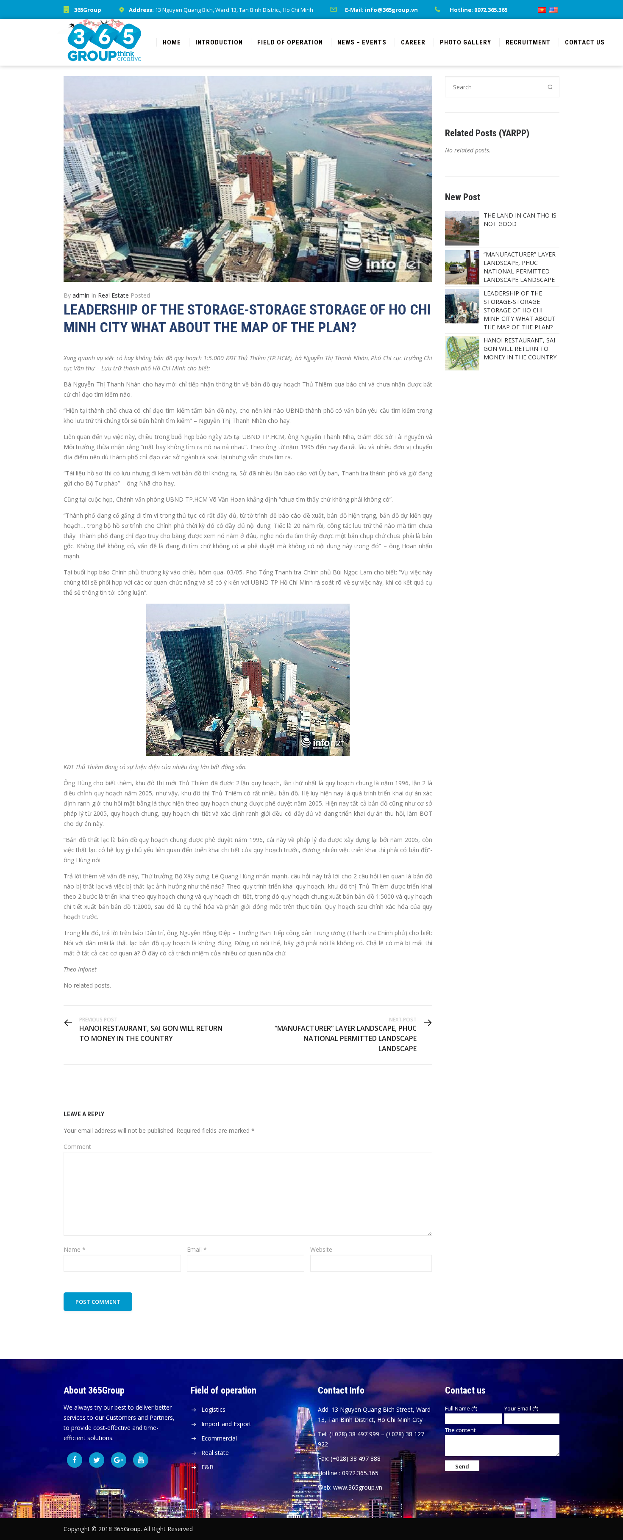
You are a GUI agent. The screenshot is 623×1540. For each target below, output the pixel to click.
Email (197, 1249)
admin (80, 295)
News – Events (362, 42)
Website (321, 1249)
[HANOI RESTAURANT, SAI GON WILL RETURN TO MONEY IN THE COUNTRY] (462, 353)
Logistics (213, 1409)
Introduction (219, 42)
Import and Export (226, 1424)
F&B (207, 1467)
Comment (77, 1147)
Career (413, 42)
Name (75, 1249)
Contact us (585, 42)
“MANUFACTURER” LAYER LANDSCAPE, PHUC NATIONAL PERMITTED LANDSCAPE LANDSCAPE (520, 267)
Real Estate (113, 295)
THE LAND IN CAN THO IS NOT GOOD (520, 219)
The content (460, 1430)
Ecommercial (219, 1438)
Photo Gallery (465, 42)
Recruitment (528, 42)
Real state (215, 1453)
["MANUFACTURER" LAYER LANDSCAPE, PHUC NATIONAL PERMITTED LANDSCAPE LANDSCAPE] (462, 267)
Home (172, 42)
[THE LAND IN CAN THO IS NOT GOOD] (462, 228)
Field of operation (290, 42)
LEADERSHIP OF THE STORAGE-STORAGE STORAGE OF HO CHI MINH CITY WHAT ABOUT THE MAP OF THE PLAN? (520, 310)
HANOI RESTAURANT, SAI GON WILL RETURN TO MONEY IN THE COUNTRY (520, 348)
